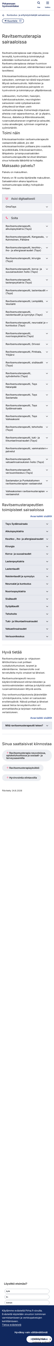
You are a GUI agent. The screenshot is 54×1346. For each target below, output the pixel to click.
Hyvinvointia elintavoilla (23, 777)
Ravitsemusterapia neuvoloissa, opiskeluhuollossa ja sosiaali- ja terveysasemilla (26, 756)
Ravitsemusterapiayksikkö (24, 767)
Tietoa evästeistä (11, 1324)
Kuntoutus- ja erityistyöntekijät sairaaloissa (28, 15)
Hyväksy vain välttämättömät (31, 1332)
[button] (27, 1291)
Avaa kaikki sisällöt (41, 516)
